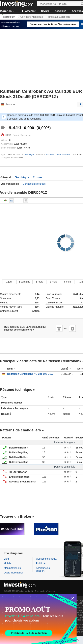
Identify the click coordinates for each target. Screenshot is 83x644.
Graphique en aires (11, 200)
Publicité (41, 563)
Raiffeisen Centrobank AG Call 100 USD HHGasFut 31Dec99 (31, 374)
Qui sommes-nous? (46, 558)
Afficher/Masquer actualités (25, 200)
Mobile (7, 563)
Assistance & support (43, 569)
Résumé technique (16, 390)
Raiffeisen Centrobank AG (58, 154)
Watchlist (29, 11)
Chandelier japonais (6, 200)
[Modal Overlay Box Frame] (38, 619)
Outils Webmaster (13, 572)
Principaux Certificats (58, 16)
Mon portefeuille (13, 568)
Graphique (22, 177)
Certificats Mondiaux (31, 16)
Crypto (45, 11)
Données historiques (34, 183)
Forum (37, 177)
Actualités (60, 11)
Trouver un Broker (15, 516)
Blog (6, 558)
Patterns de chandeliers (20, 430)
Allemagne (29, 154)
